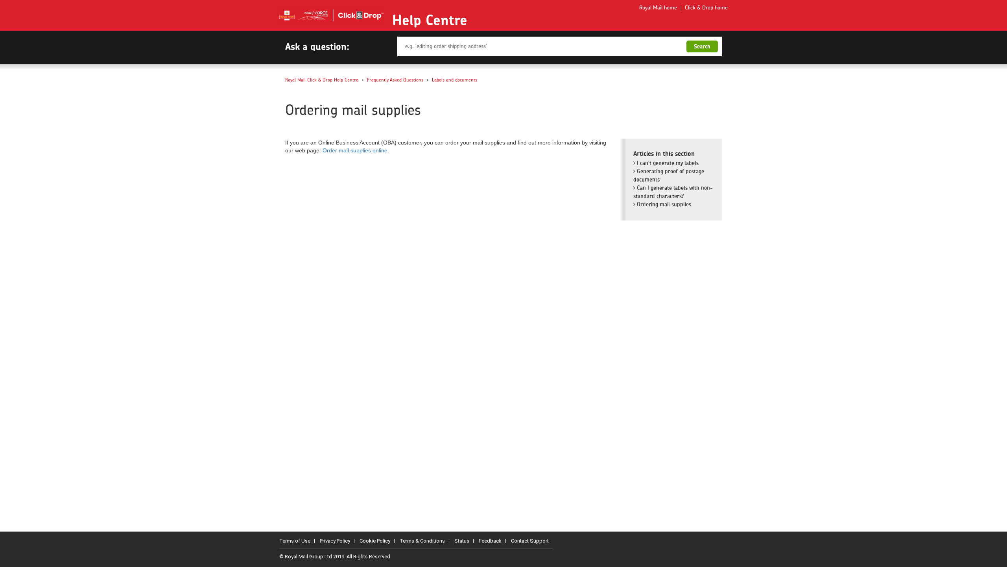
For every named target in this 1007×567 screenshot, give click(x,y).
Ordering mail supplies (663, 204)
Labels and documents (454, 80)
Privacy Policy (335, 541)
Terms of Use (294, 541)
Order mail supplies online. (356, 150)
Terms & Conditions (422, 541)
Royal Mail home (658, 8)
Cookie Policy (375, 541)
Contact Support (530, 541)
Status (461, 541)
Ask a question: (317, 46)
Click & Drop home (706, 8)
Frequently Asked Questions (395, 80)
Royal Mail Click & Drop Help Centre (321, 80)
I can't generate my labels (667, 163)
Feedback (490, 541)
